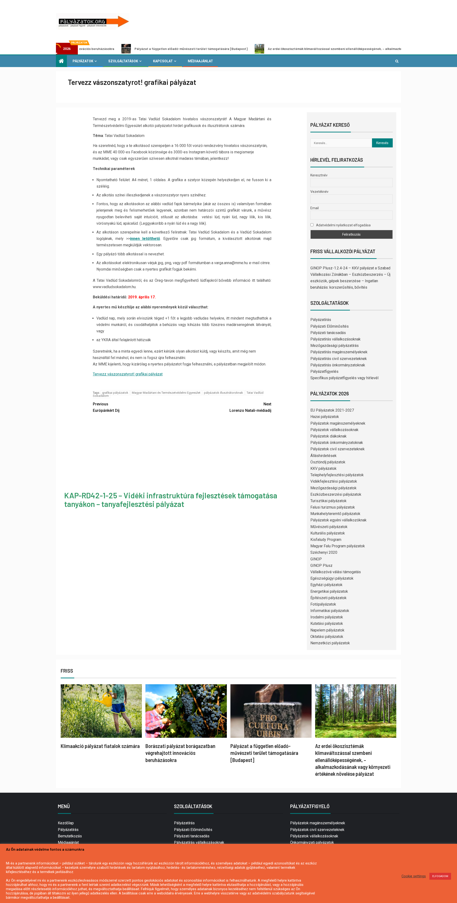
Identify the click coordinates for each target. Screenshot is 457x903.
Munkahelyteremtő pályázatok (335, 513)
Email (314, 208)
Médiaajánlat (200, 61)
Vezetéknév (319, 192)
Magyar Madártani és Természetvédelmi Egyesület (166, 392)
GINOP (316, 559)
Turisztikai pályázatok (328, 501)
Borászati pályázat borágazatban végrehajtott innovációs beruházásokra (180, 753)
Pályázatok (83, 61)
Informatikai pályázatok (329, 610)
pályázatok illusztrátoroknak (223, 392)
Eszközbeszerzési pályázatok (335, 494)
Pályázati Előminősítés (329, 326)
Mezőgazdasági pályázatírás (334, 345)
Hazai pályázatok (324, 416)
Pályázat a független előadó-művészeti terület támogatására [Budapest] (152, 49)
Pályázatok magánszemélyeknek (337, 423)
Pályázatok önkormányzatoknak (336, 442)
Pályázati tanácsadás (328, 332)
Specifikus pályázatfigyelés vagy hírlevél (344, 378)
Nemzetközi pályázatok (330, 643)
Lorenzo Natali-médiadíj (250, 407)
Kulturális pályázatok (327, 533)
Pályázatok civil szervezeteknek (337, 449)
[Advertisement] (182, 453)
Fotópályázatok (323, 604)
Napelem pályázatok (327, 630)
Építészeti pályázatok (328, 598)
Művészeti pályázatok (329, 526)
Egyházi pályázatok (326, 585)
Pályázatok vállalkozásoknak (334, 429)
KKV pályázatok (323, 468)
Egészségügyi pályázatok (331, 578)
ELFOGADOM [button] (440, 876)
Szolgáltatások (123, 61)
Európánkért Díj (106, 407)
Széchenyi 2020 (323, 552)
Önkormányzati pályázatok (312, 842)
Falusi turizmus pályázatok (332, 507)
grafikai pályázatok (115, 392)
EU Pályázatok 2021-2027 (332, 410)
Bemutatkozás (70, 836)
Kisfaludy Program (325, 539)
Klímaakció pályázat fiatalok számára (100, 746)
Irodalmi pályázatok (326, 617)
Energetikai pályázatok (329, 591)
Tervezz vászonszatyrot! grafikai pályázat (128, 374)
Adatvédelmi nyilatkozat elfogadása (343, 225)
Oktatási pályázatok (326, 636)
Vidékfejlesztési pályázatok (333, 481)
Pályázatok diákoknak (328, 436)
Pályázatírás (320, 319)
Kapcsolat (163, 61)
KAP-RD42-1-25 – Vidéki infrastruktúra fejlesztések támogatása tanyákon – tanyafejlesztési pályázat (170, 499)
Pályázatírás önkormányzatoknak (337, 365)
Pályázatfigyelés (324, 371)
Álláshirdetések (323, 455)
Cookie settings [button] (414, 876)
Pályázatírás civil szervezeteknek (338, 358)
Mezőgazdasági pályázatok (333, 488)
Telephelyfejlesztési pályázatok (337, 475)
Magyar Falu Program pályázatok (337, 546)
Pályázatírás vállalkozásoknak (335, 339)
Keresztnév (319, 175)
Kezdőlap (66, 823)
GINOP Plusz (321, 565)
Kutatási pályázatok (326, 623)
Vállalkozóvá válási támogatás (335, 572)
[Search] (397, 61)
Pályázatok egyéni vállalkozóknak (338, 520)
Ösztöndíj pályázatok (327, 462)
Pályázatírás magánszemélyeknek (339, 352)
